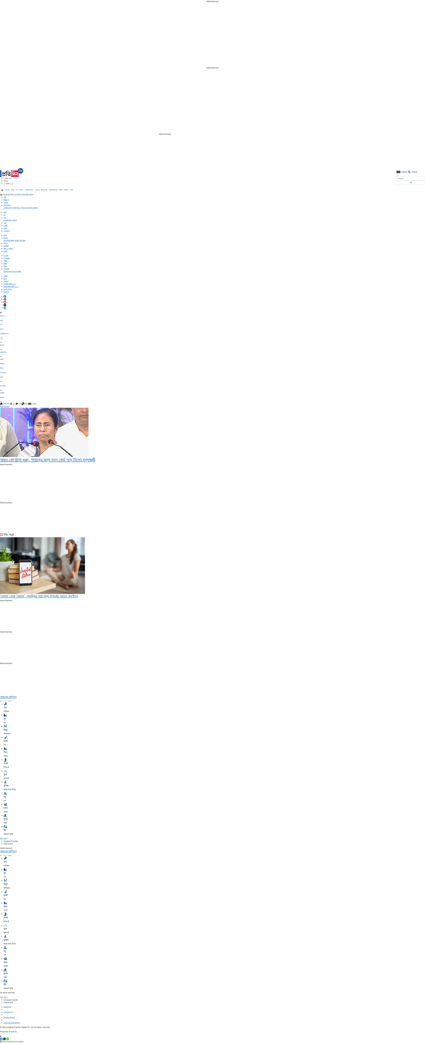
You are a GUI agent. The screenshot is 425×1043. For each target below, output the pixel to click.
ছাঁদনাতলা (6, 292)
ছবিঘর (60, 190)
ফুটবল (10, 220)
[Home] (11, 172)
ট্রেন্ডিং (5, 261)
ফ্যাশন (18, 208)
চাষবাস (5, 251)
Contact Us (8, 1012)
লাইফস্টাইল (52, 190)
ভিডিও (5, 266)
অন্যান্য (14, 220)
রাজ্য (12, 190)
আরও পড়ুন (3, 838)
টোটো (30, 208)
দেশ (17, 190)
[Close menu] (1, 312)
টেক (27, 208)
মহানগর (7, 190)
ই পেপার (6, 255)
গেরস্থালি (35, 208)
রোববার (5, 276)
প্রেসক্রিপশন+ (29, 190)
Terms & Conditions (12, 1023)
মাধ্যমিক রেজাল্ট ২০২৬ (10, 284)
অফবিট (6, 225)
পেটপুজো (23, 208)
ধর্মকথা (5, 228)
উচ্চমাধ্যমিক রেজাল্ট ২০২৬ (11, 286)
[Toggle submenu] (1, 342)
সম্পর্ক (14, 208)
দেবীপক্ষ (6, 281)
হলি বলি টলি (7, 240)
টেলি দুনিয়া (22, 240)
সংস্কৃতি (16, 240)
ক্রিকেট (6, 220)
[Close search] (397, 175)
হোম (5, 197)
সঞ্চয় (71, 190)
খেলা (36, 190)
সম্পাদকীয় (6, 269)
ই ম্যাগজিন (7, 258)
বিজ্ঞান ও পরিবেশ (8, 248)
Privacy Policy (9, 1017)
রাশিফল (66, 190)
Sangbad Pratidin (11, 841)
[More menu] (423, 190)
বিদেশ (21, 190)
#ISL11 (6, 200)
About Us (7, 1007)
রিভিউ (12, 240)
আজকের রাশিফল (8, 697)
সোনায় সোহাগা (8, 289)
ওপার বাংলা (7, 231)
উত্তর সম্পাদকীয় (16, 271)
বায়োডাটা (6, 246)
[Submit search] (411, 183)
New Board (4, 406)
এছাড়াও (2, 397)
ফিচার (5, 278)
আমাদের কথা (7, 271)
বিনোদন (43, 190)
